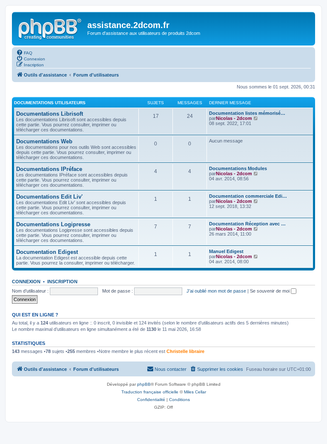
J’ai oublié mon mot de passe (216, 290)
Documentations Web (44, 141)
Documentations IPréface (49, 169)
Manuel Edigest (226, 251)
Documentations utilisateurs (50, 102)
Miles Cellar (195, 392)
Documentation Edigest (47, 252)
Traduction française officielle (149, 392)
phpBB (144, 384)
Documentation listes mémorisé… (247, 113)
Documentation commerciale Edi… (248, 196)
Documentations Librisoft (49, 114)
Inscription (62, 281)
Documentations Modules (238, 168)
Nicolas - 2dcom (234, 118)
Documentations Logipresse (53, 224)
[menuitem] (24, 52)
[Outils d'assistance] (50, 27)
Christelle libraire (185, 351)
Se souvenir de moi (270, 290)
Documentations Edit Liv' (49, 197)
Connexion (26, 281)
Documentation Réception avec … (247, 223)
